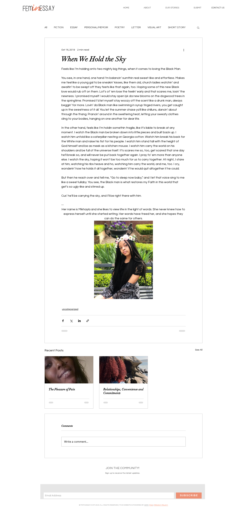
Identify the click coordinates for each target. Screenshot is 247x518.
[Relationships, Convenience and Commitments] (123, 369)
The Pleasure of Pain (62, 389)
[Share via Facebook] (63, 320)
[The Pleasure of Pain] (69, 369)
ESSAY (74, 27)
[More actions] (184, 50)
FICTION (59, 27)
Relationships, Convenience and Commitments (123, 391)
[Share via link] (87, 320)
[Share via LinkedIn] (79, 320)
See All (198, 350)
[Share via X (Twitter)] (71, 320)
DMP (146, 505)
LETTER (136, 27)
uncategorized (70, 309)
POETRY (120, 27)
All (46, 27)
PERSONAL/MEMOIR (96, 27)
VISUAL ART (154, 27)
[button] (218, 7)
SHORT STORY (177, 27)
